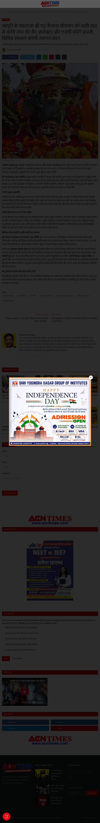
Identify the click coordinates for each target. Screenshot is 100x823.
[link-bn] (50, 411)
